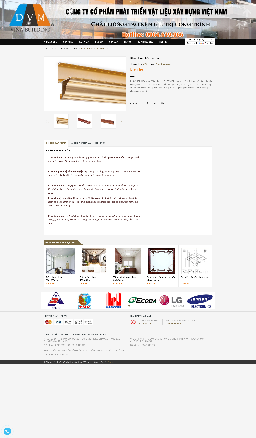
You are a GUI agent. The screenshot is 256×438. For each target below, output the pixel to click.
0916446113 (144, 323)
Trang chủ (51, 42)
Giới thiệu (68, 42)
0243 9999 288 (173, 323)
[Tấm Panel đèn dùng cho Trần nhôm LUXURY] (161, 261)
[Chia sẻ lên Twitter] (155, 103)
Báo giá (99, 42)
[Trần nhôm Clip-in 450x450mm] (94, 261)
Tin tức (128, 42)
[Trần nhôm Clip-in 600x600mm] (60, 261)
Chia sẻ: (133, 103)
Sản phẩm (84, 42)
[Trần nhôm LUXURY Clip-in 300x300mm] (128, 261)
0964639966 (61, 354)
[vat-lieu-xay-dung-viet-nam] (55, 300)
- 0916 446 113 (78, 345)
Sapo (110, 362)
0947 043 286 (148, 345)
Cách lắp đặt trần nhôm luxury (195, 277)
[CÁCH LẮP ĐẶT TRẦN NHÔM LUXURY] (195, 261)
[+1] (162, 103)
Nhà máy (113, 42)
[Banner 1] (128, 19)
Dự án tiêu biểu (146, 42)
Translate (209, 43)
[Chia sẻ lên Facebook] (148, 103)
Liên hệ (163, 42)
